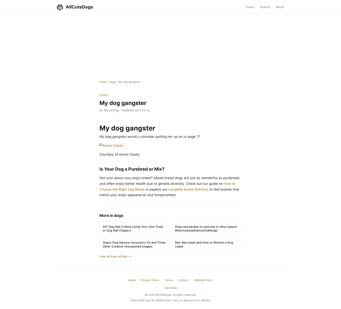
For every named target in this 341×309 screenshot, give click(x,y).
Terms (169, 280)
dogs (113, 81)
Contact (183, 280)
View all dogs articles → (115, 256)
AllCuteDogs (79, 6)
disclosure (189, 300)
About (280, 7)
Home (250, 7)
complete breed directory (188, 189)
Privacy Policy (150, 280)
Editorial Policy (203, 280)
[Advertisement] (170, 43)
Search (265, 7)
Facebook (170, 287)
